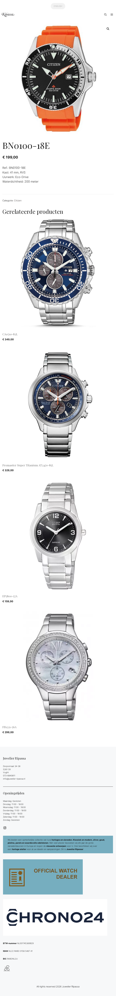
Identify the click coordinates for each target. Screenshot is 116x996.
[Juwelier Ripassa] (8, 14)
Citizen (18, 200)
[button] (105, 14)
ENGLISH (58, 6)
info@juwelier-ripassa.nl (14, 779)
